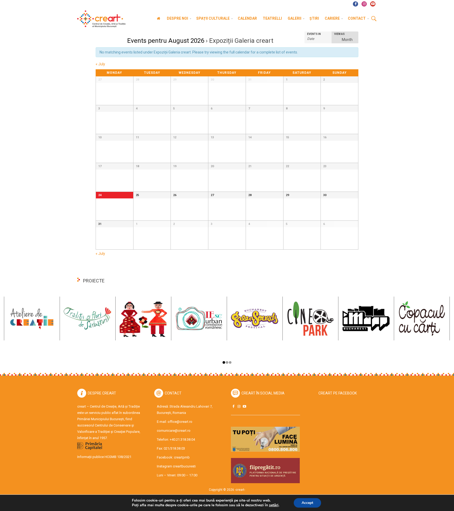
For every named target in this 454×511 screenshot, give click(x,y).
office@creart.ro (180, 422)
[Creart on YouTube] (244, 406)
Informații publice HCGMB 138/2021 (104, 457)
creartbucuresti (184, 466)
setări (273, 505)
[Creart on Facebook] (233, 406)
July (100, 64)
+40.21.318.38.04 (182, 439)
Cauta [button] (374, 19)
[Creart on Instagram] (238, 406)
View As (339, 34)
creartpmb (182, 457)
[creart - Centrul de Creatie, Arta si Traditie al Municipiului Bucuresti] (99, 19)
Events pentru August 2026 (165, 40)
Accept (307, 502)
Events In (314, 34)
